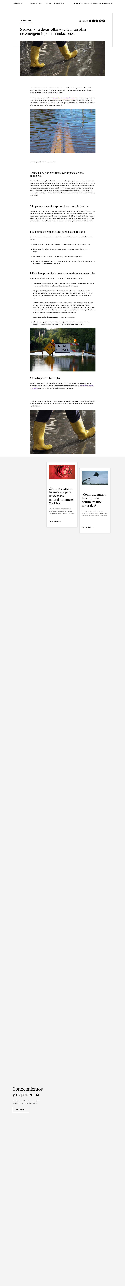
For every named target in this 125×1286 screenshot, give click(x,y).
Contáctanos (106, 3)
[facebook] (90, 21)
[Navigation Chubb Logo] (18, 3)
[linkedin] (93, 21)
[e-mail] (96, 21)
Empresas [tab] (48, 3)
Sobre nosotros (78, 3)
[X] (100, 21)
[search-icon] (112, 3)
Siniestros (86, 3)
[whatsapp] (103, 21)
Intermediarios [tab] (59, 3)
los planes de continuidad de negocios (64, 98)
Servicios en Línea (96, 3)
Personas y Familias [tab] (36, 3)
